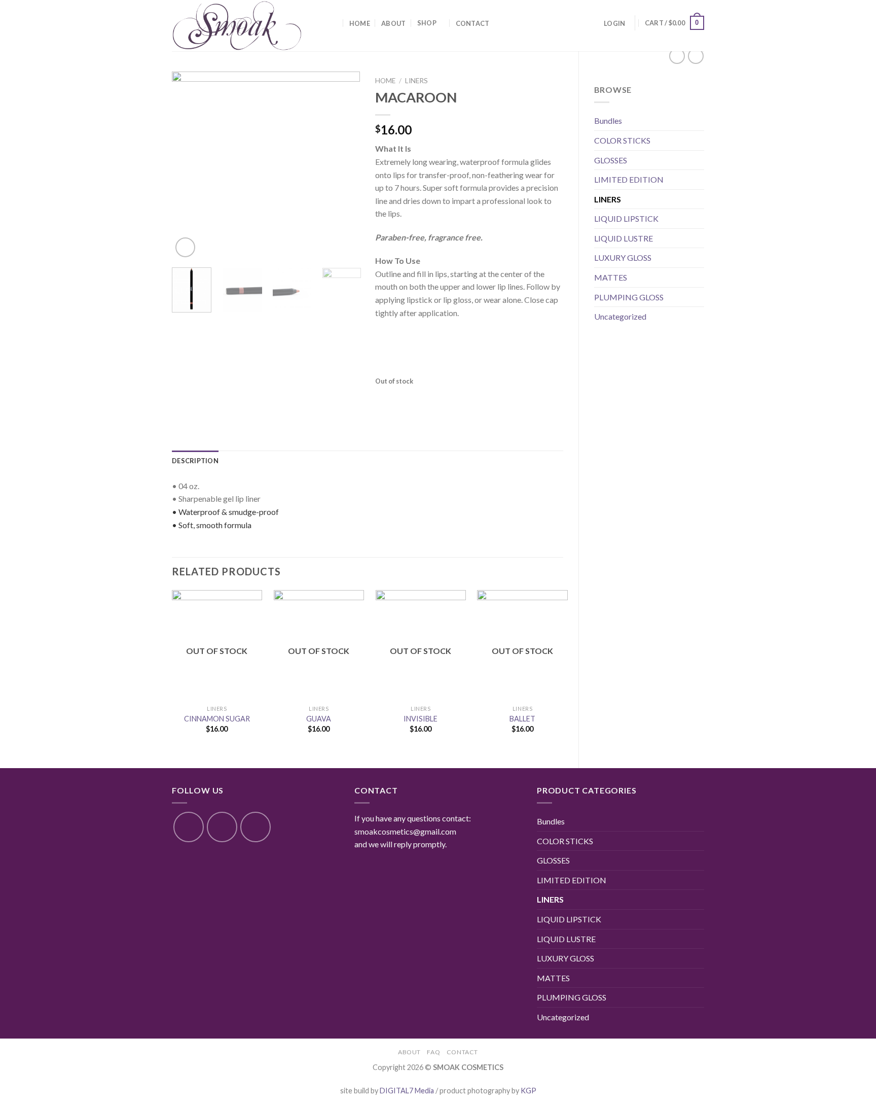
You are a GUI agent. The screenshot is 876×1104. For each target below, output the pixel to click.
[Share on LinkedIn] (457, 400)
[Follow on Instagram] (222, 827)
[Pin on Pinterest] (439, 400)
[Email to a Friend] (421, 400)
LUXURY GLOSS (622, 257)
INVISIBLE (420, 718)
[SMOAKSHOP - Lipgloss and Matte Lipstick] (243, 25)
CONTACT (473, 23)
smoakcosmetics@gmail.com (405, 831)
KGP (528, 1090)
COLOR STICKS (622, 140)
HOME (359, 23)
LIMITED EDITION (629, 179)
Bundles (608, 120)
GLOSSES (610, 160)
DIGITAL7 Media (407, 1090)
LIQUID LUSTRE (623, 238)
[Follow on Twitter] (255, 827)
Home (385, 81)
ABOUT (393, 23)
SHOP (426, 23)
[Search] (334, 22)
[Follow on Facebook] (188, 827)
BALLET (522, 718)
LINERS (607, 199)
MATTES (610, 277)
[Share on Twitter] (402, 400)
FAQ (433, 1052)
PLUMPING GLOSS (629, 297)
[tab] (195, 461)
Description (195, 461)
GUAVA (318, 718)
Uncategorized (620, 316)
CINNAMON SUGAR (217, 718)
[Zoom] (185, 247)
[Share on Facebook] (384, 400)
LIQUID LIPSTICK (626, 218)
